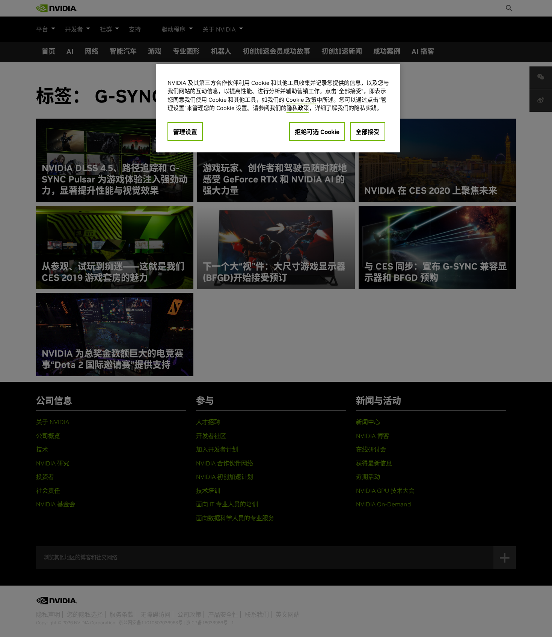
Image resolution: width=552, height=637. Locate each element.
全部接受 (368, 132)
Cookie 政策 (301, 99)
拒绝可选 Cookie (317, 132)
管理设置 (185, 132)
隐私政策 (298, 107)
